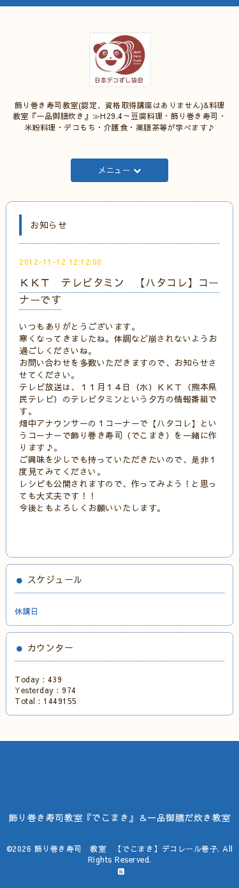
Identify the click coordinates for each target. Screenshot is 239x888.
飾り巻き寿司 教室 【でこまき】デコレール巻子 (126, 848)
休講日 (27, 611)
